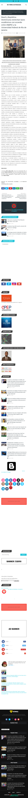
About (13, 792)
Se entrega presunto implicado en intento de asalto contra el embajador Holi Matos (17, 233)
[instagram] (16, 1)
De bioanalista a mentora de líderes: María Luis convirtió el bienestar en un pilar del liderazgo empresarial (16, 421)
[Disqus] (14, 525)
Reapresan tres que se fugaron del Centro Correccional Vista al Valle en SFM (17, 413)
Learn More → (11, 665)
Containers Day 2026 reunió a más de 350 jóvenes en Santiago (16, 227)
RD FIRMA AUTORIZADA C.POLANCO (9, 33)
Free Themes (14, 794)
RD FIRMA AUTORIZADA (14, 5)
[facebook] (13, 1)
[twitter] (18, 1)
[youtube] (19, 284)
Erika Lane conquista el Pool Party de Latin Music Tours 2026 (15, 220)
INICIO (9, 792)
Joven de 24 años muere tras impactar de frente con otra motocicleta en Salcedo (16, 427)
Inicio (3, 11)
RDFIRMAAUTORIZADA (14, 795)
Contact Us (18, 792)
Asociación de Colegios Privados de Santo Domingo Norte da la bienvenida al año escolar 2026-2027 (16, 392)
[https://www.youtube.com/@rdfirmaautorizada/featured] (24, 284)
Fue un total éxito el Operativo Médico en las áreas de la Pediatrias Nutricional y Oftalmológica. (13, 676)
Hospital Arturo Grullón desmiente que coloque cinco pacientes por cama (16, 407)
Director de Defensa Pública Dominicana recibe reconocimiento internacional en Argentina (16, 400)
